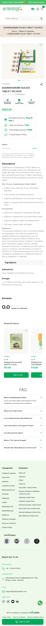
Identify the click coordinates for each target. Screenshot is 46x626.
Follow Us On (6, 597)
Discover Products (8, 523)
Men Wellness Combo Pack (28, 516)
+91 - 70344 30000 (13, 568)
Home (14, 31)
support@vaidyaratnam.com (16, 591)
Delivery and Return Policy (35, 617)
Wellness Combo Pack (27, 497)
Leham (4, 502)
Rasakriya (5, 515)
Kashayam (5, 498)
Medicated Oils (7, 506)
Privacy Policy (6, 617)
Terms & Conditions (19, 617)
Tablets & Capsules (26, 31)
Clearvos (22, 484)
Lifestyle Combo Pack (26, 501)
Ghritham (5, 494)
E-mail (4, 587)
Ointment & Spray (8, 486)
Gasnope (22, 476)
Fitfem (21, 480)
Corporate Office (7, 574)
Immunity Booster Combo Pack (30, 505)
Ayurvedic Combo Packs (28, 487)
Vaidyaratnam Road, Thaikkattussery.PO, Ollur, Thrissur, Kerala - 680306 (21, 579)
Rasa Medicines (7, 511)
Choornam (6, 477)
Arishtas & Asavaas (9, 473)
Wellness (5, 481)
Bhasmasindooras (8, 490)
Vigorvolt (22, 473)
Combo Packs (7, 527)
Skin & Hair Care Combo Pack (29, 508)
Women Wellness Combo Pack (30, 512)
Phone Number (6, 564)
